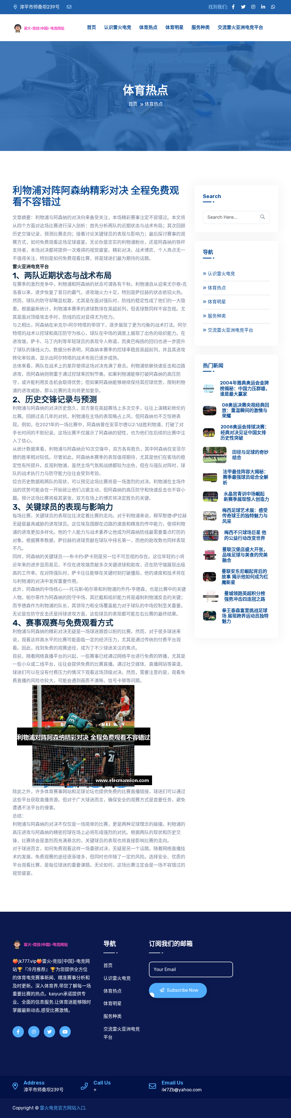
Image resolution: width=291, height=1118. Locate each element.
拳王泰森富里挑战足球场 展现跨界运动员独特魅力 (245, 616)
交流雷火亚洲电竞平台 (240, 27)
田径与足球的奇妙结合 (250, 454)
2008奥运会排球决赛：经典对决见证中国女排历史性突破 (245, 432)
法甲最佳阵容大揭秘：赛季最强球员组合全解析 (245, 477)
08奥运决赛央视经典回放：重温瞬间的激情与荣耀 (245, 410)
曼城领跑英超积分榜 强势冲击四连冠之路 (244, 596)
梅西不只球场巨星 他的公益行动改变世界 (245, 535)
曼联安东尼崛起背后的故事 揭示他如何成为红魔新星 (245, 577)
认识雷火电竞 (117, 27)
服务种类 (201, 27)
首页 (91, 27)
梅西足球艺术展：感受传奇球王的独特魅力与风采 (245, 516)
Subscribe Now (182, 990)
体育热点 (148, 27)
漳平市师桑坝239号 (39, 7)
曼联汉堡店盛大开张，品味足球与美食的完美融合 (245, 555)
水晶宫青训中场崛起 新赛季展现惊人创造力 (246, 496)
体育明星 (174, 27)
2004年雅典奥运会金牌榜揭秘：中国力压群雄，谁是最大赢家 (245, 388)
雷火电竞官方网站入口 (62, 1108)
